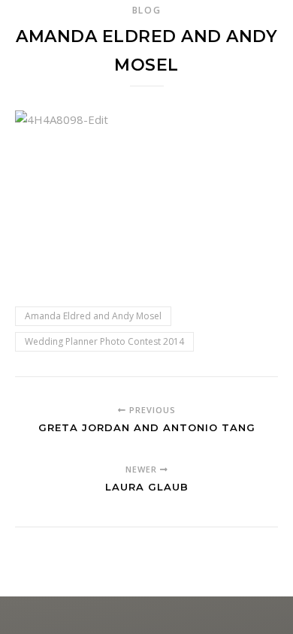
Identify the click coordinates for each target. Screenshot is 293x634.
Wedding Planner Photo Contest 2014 (104, 341)
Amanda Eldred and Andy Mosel (93, 315)
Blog (147, 10)
